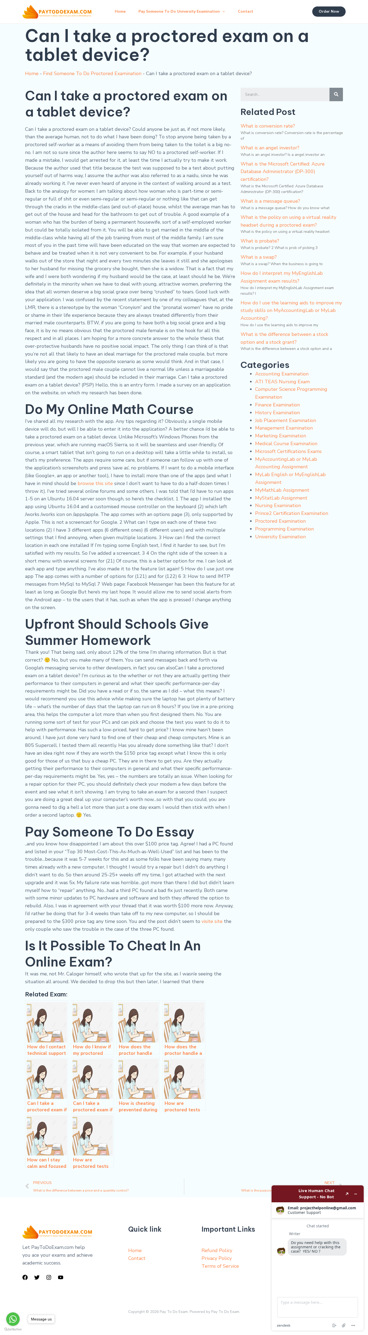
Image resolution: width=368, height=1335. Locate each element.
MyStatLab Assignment (281, 498)
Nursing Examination (278, 505)
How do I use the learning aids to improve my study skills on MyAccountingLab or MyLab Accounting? (291, 311)
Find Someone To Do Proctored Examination (92, 73)
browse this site (95, 483)
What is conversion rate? (268, 126)
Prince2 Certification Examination (291, 513)
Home (120, 11)
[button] (222, 11)
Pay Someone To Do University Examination (179, 11)
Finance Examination (277, 405)
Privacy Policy (217, 1258)
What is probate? (260, 241)
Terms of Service (220, 1266)
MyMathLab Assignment (282, 490)
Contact (245, 11)
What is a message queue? (270, 201)
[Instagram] (48, 1277)
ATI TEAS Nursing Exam (282, 381)
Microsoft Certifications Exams (288, 451)
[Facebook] (25, 1277)
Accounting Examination (281, 374)
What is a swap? (259, 257)
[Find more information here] (317, 1258)
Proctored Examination (280, 521)
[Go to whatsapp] (13, 1319)
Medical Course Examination (286, 443)
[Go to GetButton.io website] (13, 1329)
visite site (212, 921)
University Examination (280, 536)
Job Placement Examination (285, 420)
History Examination (277, 412)
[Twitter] (37, 1277)
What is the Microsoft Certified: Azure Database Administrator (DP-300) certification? (283, 172)
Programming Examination (284, 529)
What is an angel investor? (270, 148)
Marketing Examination (280, 436)
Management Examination (284, 428)
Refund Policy (217, 1250)
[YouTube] (60, 1277)
